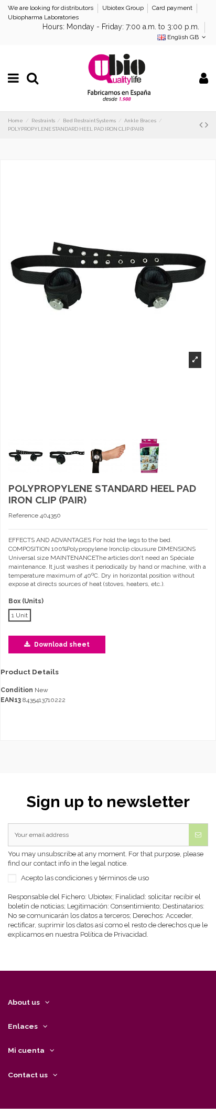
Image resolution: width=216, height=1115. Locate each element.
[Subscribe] (198, 835)
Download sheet (61, 644)
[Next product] (206, 124)
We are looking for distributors (51, 8)
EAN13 (11, 700)
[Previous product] (202, 124)
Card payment (173, 8)
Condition (17, 690)
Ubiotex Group (123, 8)
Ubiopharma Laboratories (43, 17)
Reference (23, 515)
